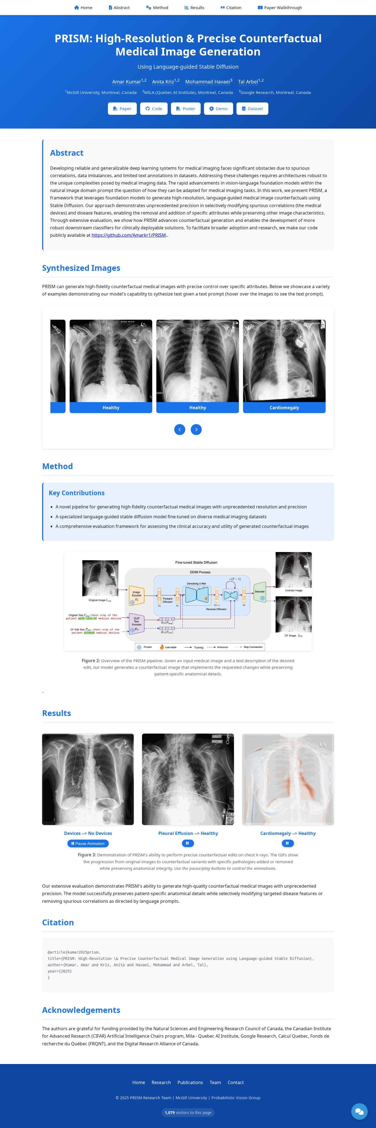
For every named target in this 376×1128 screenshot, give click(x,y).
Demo (222, 108)
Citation (233, 7)
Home (86, 7)
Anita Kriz (163, 81)
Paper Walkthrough (283, 7)
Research (161, 1082)
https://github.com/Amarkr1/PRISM (129, 235)
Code (157, 108)
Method (160, 7)
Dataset (255, 108)
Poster (189, 108)
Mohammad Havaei (207, 81)
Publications (190, 1082)
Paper (125, 108)
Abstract (122, 7)
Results (197, 7)
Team (215, 1082)
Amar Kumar (126, 81)
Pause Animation (90, 843)
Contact (236, 1082)
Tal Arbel (248, 81)
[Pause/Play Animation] (188, 843)
